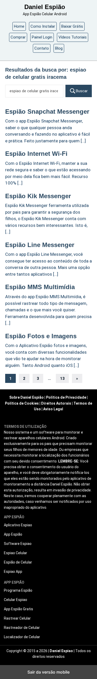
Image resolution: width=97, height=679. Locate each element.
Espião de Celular (18, 562)
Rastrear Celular (17, 618)
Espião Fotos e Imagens (41, 336)
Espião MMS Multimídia (40, 286)
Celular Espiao (15, 600)
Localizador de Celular (22, 637)
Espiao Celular (15, 553)
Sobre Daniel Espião (26, 397)
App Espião (13, 534)
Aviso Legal (53, 409)
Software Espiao (18, 544)
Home (19, 26)
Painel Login (42, 37)
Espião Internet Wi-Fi (36, 153)
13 (62, 378)
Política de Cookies (22, 403)
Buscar (82, 91)
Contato (41, 48)
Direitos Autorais (56, 403)
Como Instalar (43, 26)
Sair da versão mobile (48, 672)
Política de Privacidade (66, 397)
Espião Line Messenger (39, 244)
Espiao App (13, 571)
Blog (59, 48)
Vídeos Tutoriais (72, 37)
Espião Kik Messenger (38, 195)
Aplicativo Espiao (18, 525)
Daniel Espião (44, 6)
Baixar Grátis (72, 26)
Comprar (18, 37)
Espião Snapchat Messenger (47, 111)
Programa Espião (18, 590)
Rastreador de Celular (22, 628)
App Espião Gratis (18, 609)
